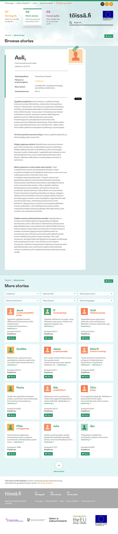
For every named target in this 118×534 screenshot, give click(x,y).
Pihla (19, 426)
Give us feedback (46, 3)
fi (107, 4)
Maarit (94, 349)
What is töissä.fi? (23, 3)
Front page (9, 3)
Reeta (20, 387)
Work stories (19, 35)
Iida (55, 387)
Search (71, 23)
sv (111, 4)
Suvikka (21, 349)
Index (35, 3)
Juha (56, 426)
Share (110, 36)
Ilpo (92, 426)
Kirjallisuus (39, 81)
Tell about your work (64, 3)
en (102, 4)
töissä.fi (80, 16)
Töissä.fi (8, 35)
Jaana (57, 349)
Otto (93, 387)
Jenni (19, 310)
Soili (93, 310)
